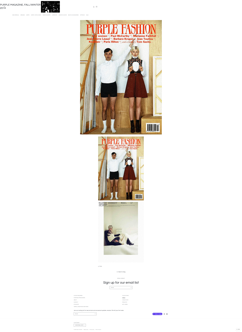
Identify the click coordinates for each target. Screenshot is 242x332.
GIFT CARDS (125, 304)
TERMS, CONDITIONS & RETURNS (81, 306)
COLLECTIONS (125, 295)
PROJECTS (124, 302)
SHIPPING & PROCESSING (79, 297)
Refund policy (86, 329)
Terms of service (98, 329)
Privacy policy (92, 329)
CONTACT (76, 302)
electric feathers (79, 329)
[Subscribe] (131, 287)
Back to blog (121, 271)
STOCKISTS (76, 304)
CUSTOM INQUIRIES (78, 295)
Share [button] (100, 266)
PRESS (123, 297)
